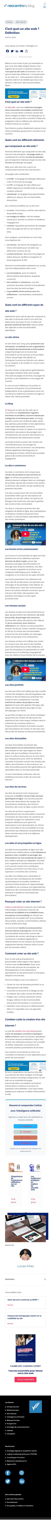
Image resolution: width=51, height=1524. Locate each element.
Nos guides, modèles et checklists (20, 1506)
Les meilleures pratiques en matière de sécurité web (36, 1183)
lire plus (10, 1305)
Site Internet (11, 1413)
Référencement (13, 1410)
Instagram (11, 1434)
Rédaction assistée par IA (17, 1461)
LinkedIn (10, 1430)
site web (11, 107)
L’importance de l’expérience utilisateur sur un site (17, 1181)
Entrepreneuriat (13, 1407)
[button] (23, 1212)
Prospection (11, 1424)
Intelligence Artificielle (15, 1417)
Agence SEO (11, 1464)
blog (10, 410)
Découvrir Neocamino (15, 1499)
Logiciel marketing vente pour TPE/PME (22, 1454)
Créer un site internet (14, 907)
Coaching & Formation (16, 1457)
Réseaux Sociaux (13, 1420)
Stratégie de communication (18, 1427)
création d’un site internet (26, 1031)
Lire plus (13, 1201)
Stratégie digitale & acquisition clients (22, 1451)
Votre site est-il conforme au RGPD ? (23, 1300)
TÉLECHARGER (25, 1379)
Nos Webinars (12, 1502)
